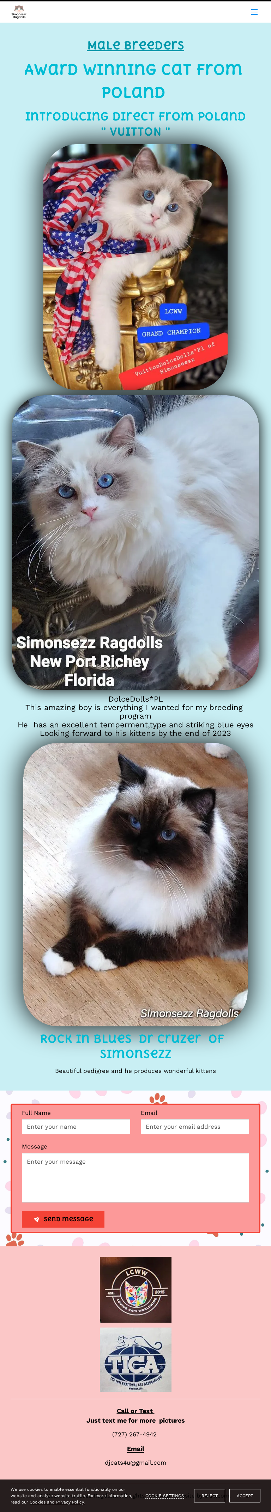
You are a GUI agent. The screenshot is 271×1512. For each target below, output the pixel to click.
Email (149, 1112)
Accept (245, 1495)
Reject (209, 1495)
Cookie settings (164, 1495)
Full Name (36, 1112)
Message (34, 1146)
